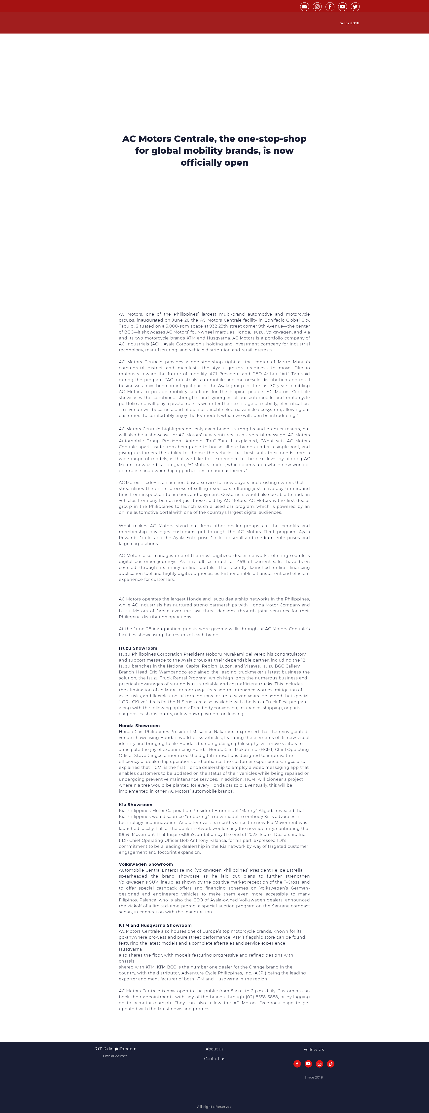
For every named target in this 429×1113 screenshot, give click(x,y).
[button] (304, 6)
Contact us (214, 1058)
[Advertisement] (214, 95)
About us (214, 1049)
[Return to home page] (80, 23)
